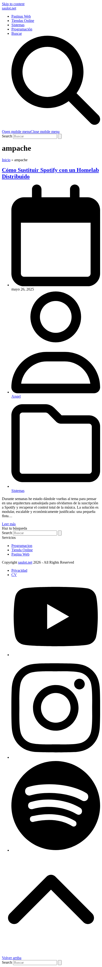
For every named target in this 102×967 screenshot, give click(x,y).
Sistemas (17, 491)
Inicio (6, 160)
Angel (16, 396)
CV (14, 575)
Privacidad (19, 570)
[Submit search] (60, 136)
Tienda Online (22, 550)
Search (7, 136)
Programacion (21, 546)
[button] (31, 132)
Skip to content (13, 4)
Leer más (9, 524)
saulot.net (9, 8)
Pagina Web (20, 554)
